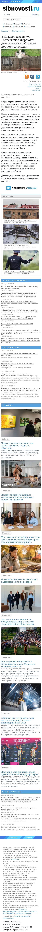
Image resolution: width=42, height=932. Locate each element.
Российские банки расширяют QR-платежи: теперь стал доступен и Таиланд (19, 287)
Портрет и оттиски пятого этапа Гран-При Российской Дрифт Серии (19, 773)
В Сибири (8, 24)
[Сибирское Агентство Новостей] (21, 8)
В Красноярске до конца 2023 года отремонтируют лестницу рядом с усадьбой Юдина (20, 247)
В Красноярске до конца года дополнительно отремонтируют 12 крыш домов (20, 221)
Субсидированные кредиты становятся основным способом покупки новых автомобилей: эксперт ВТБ (20, 311)
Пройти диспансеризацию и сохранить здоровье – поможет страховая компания (17, 497)
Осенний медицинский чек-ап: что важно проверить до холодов (19, 580)
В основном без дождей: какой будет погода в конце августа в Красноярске (20, 815)
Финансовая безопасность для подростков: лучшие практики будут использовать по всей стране (19, 317)
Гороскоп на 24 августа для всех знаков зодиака (18, 827)
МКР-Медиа (15, 20)
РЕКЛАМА (29, 837)
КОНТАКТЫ (13, 837)
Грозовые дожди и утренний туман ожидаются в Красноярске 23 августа (18, 809)
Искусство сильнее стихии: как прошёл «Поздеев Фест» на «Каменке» (17, 445)
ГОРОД (38, 88)
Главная (4, 31)
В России (26, 24)
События (5, 439)
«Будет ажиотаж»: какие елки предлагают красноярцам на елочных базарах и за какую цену (19, 375)
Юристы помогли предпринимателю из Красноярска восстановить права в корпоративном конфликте (20, 539)
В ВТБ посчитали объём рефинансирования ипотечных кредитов (17, 324)
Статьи (6, 20)
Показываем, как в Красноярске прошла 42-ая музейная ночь (17, 364)
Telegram (32, 188)
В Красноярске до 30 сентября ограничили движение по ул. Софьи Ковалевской (19, 272)
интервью (6, 714)
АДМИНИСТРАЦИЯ (34, 86)
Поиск (35, 15)
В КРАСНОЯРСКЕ (35, 84)
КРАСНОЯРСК (15, 2)
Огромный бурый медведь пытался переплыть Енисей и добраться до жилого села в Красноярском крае (20, 798)
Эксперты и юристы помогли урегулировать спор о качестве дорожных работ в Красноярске (17, 621)
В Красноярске (18, 31)
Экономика (30, 26)
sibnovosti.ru (14, 859)
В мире (17, 24)
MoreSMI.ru (10, 918)
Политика (8, 26)
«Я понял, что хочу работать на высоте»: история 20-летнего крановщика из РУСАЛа (17, 720)
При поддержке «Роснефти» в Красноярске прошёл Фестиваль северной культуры (18, 664)
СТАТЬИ (8, 405)
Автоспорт (6, 768)
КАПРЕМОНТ (36, 90)
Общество (19, 26)
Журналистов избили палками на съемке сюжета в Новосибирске (19, 354)
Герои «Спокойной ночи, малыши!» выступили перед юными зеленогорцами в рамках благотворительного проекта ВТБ (20, 340)
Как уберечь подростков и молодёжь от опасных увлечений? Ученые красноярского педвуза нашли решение (19, 303)
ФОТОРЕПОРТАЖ (12, 347)
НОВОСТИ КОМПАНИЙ (15, 280)
